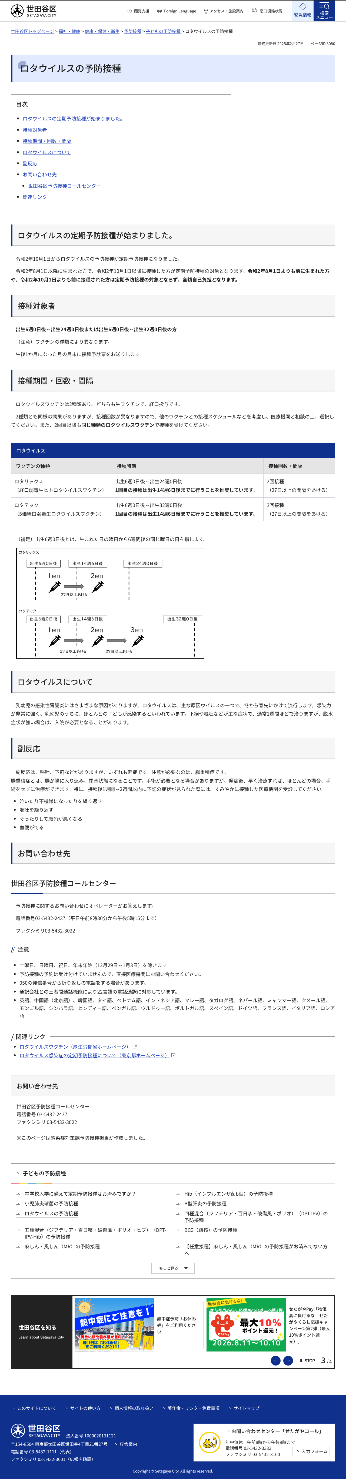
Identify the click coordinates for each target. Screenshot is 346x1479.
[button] (138, 11)
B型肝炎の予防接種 (205, 1203)
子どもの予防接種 (163, 31)
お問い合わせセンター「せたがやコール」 (277, 1431)
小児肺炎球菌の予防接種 (51, 1203)
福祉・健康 (69, 31)
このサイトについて (36, 1408)
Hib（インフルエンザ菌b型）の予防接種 (228, 1193)
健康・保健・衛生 (102, 31)
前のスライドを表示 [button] (280, 1360)
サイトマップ (247, 1408)
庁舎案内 (128, 1444)
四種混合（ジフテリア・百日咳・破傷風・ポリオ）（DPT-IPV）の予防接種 (256, 1216)
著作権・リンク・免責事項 (193, 1408)
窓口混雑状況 (271, 11)
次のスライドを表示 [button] (292, 1360)
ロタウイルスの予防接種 (51, 1213)
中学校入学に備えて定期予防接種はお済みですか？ (80, 1193)
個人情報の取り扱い (134, 1408)
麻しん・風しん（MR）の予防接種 (62, 1246)
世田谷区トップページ (32, 31)
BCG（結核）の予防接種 (210, 1229)
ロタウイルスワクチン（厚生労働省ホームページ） (75, 1046)
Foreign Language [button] (180, 11)
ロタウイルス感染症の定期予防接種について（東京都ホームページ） (94, 1055)
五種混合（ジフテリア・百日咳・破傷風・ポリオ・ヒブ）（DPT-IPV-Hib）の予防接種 (95, 1233)
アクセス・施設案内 (227, 11)
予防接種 (132, 31)
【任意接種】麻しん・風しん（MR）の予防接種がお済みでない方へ (256, 1249)
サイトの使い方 (85, 1408)
